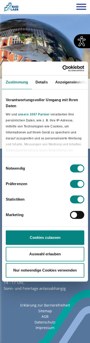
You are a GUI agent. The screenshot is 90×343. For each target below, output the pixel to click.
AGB (45, 316)
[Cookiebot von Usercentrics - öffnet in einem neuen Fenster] (63, 68)
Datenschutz (45, 322)
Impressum (45, 327)
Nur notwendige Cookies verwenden (45, 270)
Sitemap (45, 311)
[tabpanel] (45, 46)
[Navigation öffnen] (81, 7)
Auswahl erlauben (45, 254)
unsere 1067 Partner (34, 114)
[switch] (77, 184)
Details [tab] (42, 82)
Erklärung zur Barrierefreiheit (45, 305)
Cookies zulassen (45, 237)
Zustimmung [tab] (17, 82)
